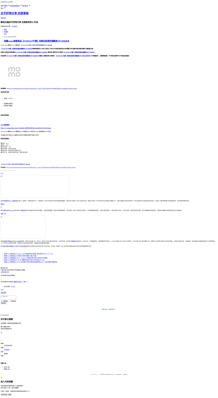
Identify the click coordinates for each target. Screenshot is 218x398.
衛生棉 (5, 246)
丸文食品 (18, 241)
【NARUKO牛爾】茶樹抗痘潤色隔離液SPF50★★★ (36, 45)
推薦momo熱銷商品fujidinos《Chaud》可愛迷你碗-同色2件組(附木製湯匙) (26, 258)
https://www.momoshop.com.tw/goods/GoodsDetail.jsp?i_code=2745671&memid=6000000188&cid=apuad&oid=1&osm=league (42, 88)
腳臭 (9, 241)
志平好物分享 (5, 272)
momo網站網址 (5, 125)
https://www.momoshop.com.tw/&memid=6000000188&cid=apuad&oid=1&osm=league (26, 128)
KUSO (13, 286)
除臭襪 (5, 201)
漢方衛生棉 (24, 246)
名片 (5, 34)
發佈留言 (3, 303)
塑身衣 (3, 204)
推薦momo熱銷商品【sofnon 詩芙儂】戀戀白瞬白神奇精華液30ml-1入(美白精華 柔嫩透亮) (30, 262)
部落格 (6, 31)
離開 (10, 394)
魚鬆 (2, 213)
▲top (2, 289)
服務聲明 (125, 374)
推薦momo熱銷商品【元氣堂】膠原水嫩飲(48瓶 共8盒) (20, 256)
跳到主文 (3, 18)
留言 (19, 281)
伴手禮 (41, 243)
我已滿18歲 (4, 394)
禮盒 (36, 243)
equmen (12, 210)
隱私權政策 (118, 374)
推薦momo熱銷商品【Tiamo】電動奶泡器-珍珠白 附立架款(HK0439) (24, 260)
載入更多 (3, 292)
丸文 (5, 213)
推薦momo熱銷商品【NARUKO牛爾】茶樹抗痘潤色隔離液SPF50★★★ (36, 41)
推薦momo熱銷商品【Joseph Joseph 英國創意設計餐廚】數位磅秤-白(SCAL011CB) (28, 254)
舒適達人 (12, 246)
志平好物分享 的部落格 (15, 13)
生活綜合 (14, 26)
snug (2, 173)
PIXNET (96, 374)
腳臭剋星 (15, 201)
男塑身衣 (23, 210)
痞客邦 (16, 281)
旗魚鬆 (73, 241)
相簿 (5, 29)
